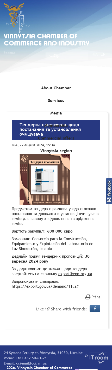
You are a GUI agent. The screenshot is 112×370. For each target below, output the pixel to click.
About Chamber (56, 88)
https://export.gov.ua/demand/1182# (45, 286)
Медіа (56, 113)
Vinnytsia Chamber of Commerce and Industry (47, 40)
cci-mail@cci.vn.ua (31, 363)
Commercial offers (56, 138)
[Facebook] (95, 308)
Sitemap (9, 52)
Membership (56, 125)
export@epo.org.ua (75, 273)
